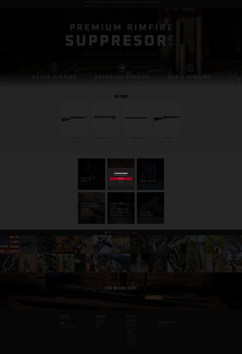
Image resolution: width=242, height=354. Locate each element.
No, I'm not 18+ (121, 182)
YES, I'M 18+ (121, 178)
